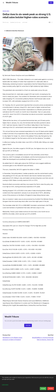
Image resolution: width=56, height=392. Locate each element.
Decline (51, 388)
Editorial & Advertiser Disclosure (15, 30)
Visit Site (28, 325)
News (51, 2)
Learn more (5, 384)
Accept (43, 388)
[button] (3, 2)
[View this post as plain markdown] (49, 22)
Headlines (6, 11)
